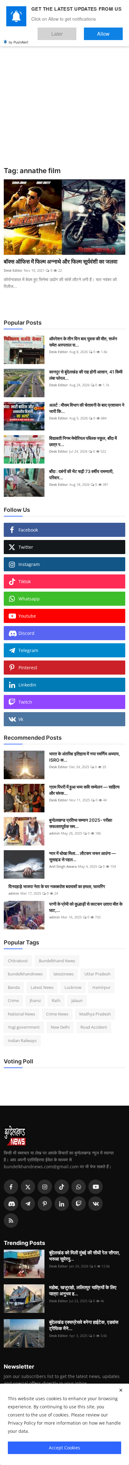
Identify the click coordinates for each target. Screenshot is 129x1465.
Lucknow (72, 987)
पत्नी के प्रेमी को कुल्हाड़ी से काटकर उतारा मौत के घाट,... (85, 907)
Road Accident (93, 1027)
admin (54, 833)
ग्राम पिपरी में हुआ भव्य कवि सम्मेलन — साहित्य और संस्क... (84, 790)
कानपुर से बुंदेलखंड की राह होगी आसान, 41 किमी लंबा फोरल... (85, 375)
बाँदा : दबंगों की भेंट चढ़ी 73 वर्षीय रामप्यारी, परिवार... (81, 474)
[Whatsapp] (78, 1187)
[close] (121, 1390)
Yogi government (24, 1027)
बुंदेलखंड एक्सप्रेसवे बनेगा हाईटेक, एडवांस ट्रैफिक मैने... (83, 1325)
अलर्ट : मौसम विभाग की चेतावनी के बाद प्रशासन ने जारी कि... (86, 408)
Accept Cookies (64, 1448)
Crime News (57, 1014)
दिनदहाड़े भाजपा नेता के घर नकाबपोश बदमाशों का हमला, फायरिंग (56, 886)
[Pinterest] (45, 1203)
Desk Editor (13, 270)
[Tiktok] (61, 1187)
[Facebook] (11, 1187)
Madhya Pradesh (95, 1014)
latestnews (64, 974)
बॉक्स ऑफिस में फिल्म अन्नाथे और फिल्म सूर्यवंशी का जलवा (60, 261)
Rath (56, 1000)
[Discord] (11, 1203)
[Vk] (95, 1203)
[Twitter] (28, 1187)
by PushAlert (18, 37)
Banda (14, 987)
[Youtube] (95, 1187)
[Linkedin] (61, 1203)
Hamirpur (101, 987)
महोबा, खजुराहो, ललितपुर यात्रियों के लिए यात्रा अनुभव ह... (82, 1290)
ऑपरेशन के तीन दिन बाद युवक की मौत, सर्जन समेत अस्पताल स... (83, 341)
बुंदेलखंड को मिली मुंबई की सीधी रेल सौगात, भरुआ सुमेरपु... (84, 1256)
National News (21, 1014)
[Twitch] (78, 1203)
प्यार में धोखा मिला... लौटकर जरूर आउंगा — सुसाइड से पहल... (82, 856)
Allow (109, 31)
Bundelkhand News (57, 961)
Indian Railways (22, 1040)
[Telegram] (28, 1203)
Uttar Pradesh (98, 974)
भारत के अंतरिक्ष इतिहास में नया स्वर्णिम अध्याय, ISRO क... (84, 757)
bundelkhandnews (25, 974)
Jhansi (35, 1000)
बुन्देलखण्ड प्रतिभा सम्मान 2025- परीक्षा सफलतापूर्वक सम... (80, 823)
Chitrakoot (18, 961)
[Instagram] (45, 1187)
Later (76, 31)
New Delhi (60, 1027)
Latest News (42, 987)
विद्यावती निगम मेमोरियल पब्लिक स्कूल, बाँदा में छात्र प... (83, 441)
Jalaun (77, 1000)
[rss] (11, 1220)
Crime (13, 1000)
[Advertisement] (64, 98)
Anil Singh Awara (63, 866)
